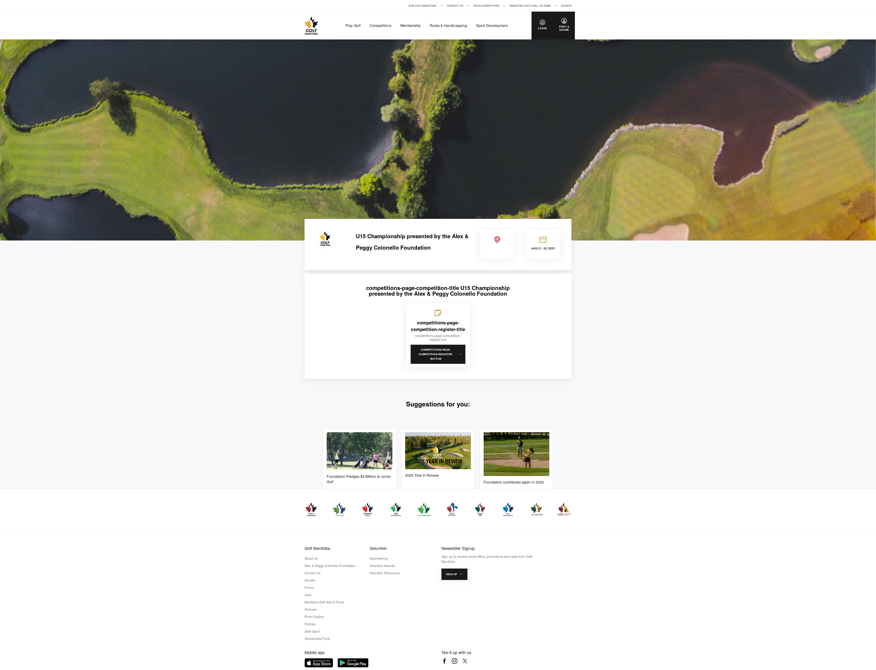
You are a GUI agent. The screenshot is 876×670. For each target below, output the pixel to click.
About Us (311, 558)
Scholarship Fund (486, 5)
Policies (310, 624)
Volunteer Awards (382, 565)
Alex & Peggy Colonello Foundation (330, 565)
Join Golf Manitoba (422, 5)
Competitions (380, 25)
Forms (309, 587)
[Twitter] (465, 661)
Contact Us (455, 5)
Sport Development (492, 25)
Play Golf (352, 25)
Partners (311, 609)
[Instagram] (454, 661)
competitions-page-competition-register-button (436, 354)
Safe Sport (312, 631)
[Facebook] (444, 661)
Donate (566, 5)
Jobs (308, 594)
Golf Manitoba (317, 548)
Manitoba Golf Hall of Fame (530, 5)
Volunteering (379, 558)
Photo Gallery (314, 616)
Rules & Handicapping (448, 25)
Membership (410, 25)
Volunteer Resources (385, 573)
